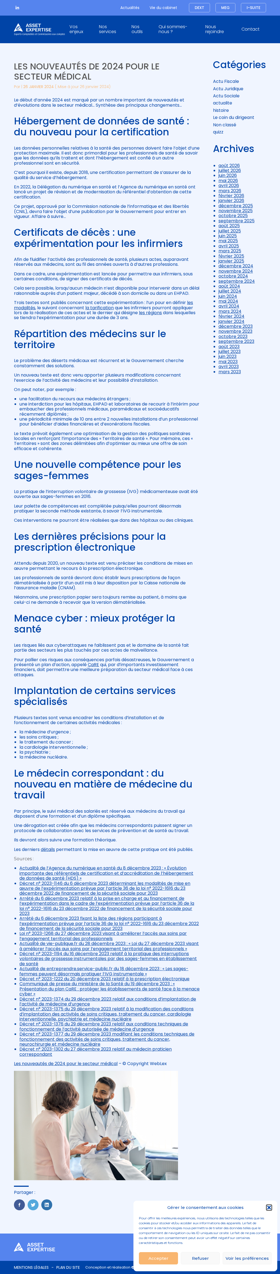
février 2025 (231, 256)
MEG (225, 7)
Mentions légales (31, 1267)
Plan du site (68, 1267)
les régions (150, 313)
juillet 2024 (229, 291)
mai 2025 (228, 241)
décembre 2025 (235, 206)
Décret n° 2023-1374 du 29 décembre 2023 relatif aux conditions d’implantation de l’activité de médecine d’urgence (107, 1001)
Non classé (224, 125)
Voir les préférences (247, 1258)
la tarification (99, 308)
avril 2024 (228, 306)
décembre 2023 (235, 326)
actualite (222, 103)
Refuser (200, 1258)
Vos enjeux (76, 29)
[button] (269, 1207)
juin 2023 (227, 356)
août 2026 (229, 165)
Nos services (107, 29)
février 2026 (231, 196)
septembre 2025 (236, 221)
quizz (218, 132)
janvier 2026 (231, 200)
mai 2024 (228, 301)
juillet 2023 (229, 351)
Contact (250, 29)
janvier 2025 (231, 261)
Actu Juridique (228, 89)
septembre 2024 (236, 281)
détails (48, 849)
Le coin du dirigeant (233, 117)
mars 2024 (229, 311)
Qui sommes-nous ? (173, 29)
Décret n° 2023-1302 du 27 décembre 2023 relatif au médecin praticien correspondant (95, 1051)
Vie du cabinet (163, 7)
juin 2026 (227, 175)
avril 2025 (228, 246)
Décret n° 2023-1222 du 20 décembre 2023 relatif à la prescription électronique (104, 979)
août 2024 (229, 286)
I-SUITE (253, 7)
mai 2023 (228, 361)
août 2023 (229, 346)
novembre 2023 (235, 331)
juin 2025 (227, 236)
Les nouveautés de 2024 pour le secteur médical (66, 1063)
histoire (221, 110)
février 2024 (231, 316)
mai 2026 (228, 180)
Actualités (129, 7)
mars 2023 (229, 372)
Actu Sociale (226, 96)
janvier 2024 (231, 321)
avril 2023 (228, 366)
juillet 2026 (229, 170)
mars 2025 (229, 251)
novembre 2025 (235, 211)
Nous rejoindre (214, 29)
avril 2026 (228, 185)
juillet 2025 (229, 231)
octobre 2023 (232, 336)
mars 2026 (229, 191)
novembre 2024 (235, 271)
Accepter (158, 1258)
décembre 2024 (235, 266)
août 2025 (229, 226)
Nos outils (137, 29)
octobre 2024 (233, 276)
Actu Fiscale (226, 81)
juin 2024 (227, 296)
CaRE (93, 664)
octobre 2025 (233, 215)
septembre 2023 (236, 341)
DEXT (199, 7)
